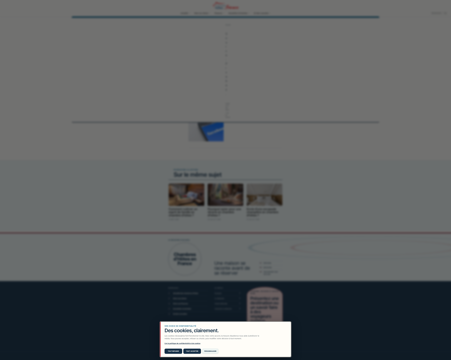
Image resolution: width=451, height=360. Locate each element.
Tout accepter (192, 351)
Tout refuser (173, 351)
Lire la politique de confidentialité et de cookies (182, 343)
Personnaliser (210, 351)
